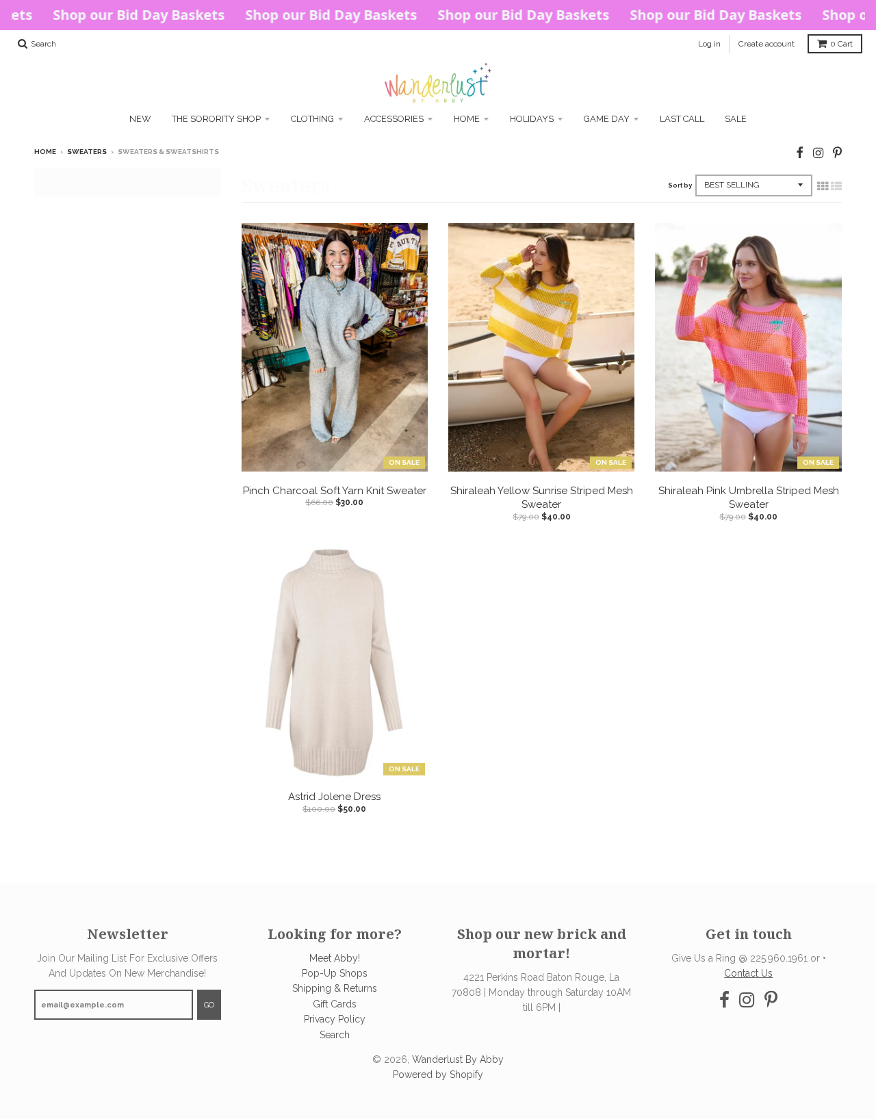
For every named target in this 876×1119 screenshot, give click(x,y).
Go (209, 1005)
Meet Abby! (334, 958)
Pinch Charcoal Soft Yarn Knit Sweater (334, 491)
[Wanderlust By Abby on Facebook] (799, 153)
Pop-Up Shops (335, 973)
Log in (709, 44)
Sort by (680, 185)
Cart (841, 44)
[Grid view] (822, 186)
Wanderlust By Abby (458, 1059)
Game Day (607, 119)
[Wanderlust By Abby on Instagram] (818, 153)
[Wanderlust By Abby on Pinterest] (837, 153)
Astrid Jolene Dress (334, 796)
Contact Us (748, 973)
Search (335, 1034)
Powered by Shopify (438, 1074)
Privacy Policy (334, 1019)
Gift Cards (335, 1004)
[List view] (836, 186)
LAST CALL (682, 119)
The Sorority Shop (216, 119)
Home (467, 119)
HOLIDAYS (532, 119)
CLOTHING (312, 119)
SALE (736, 119)
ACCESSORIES (394, 119)
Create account (766, 44)
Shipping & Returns (334, 988)
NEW (140, 119)
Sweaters (87, 151)
